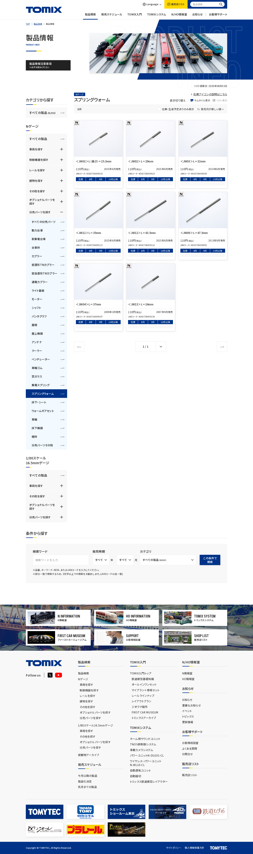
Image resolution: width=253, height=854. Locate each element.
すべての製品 (42, 112)
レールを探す (37, 170)
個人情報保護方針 (194, 847)
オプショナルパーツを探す (42, 202)
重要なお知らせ (191, 705)
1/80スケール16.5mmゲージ (95, 725)
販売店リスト (189, 775)
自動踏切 (135, 776)
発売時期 (98, 551)
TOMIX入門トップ (140, 673)
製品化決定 (85, 781)
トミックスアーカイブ (144, 718)
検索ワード (40, 551)
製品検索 (90, 14)
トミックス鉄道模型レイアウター (149, 781)
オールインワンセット (144, 684)
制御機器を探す (38, 160)
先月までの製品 (87, 787)
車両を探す (36, 149)
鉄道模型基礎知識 (143, 679)
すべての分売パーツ (43, 222)
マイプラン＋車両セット (145, 690)
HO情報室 (188, 679)
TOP (28, 23)
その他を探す (37, 191)
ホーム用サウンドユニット (145, 739)
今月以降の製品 (87, 776)
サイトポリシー (173, 847)
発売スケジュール (111, 14)
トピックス (188, 716)
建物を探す (36, 181)
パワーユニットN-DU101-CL (147, 755)
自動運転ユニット (140, 770)
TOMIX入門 (134, 14)
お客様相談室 (190, 743)
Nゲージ (83, 679)
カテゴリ (145, 551)
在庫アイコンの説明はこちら (210, 94)
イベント (187, 711)
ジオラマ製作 (139, 707)
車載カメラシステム (141, 750)
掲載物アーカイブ (88, 755)
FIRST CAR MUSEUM (145, 712)
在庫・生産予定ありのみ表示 (178, 109)
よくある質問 (189, 748)
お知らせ (197, 14)
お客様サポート (218, 14)
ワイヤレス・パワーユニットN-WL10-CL (145, 763)
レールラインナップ (143, 695)
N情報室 (187, 673)
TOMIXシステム (156, 14)
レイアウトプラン (141, 701)
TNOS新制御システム (143, 744)
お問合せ (187, 754)
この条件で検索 (210, 560)
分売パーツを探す (40, 212)
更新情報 (187, 722)
